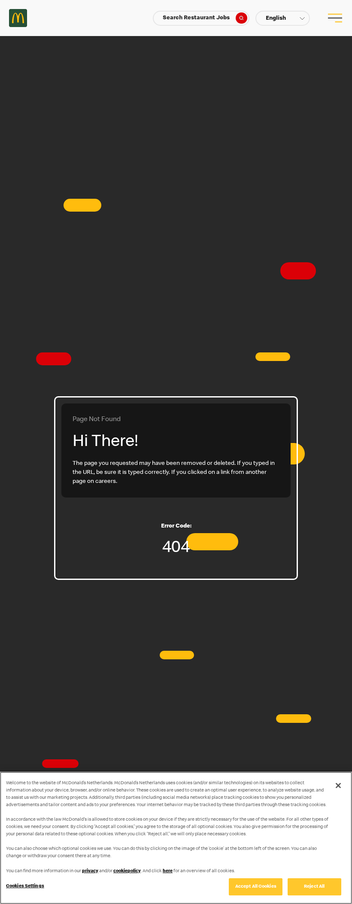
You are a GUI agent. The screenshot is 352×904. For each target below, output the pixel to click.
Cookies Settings (25, 886)
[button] (282, 18)
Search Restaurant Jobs (196, 18)
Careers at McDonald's (18, 18)
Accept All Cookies (255, 886)
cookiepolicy (127, 871)
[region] (176, 838)
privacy (90, 871)
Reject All (314, 886)
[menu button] (334, 18)
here (168, 871)
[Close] (338, 785)
